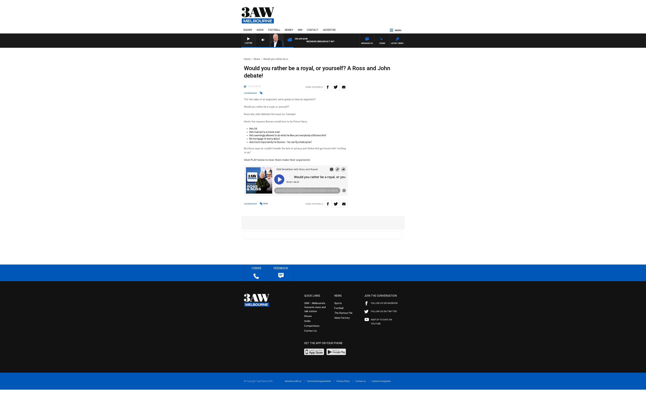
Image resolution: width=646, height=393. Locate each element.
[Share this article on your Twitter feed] (335, 87)
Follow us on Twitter (384, 311)
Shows (247, 29)
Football (274, 29)
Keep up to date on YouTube (381, 321)
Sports (338, 303)
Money (289, 29)
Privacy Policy (343, 381)
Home (247, 59)
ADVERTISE (329, 29)
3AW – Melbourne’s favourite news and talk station (315, 307)
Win (300, 29)
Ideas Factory (342, 317)
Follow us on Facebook (384, 303)
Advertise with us (293, 381)
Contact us (310, 330)
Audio (260, 29)
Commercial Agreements (319, 381)
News (257, 59)
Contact (312, 29)
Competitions (311, 325)
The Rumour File (343, 312)
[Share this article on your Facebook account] (327, 87)
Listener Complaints (381, 381)
